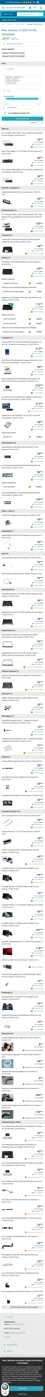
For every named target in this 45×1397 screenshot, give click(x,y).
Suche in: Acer (8, 14)
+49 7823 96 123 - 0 (17, 1324)
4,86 (21, 2)
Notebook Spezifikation (15, 44)
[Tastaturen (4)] (22, 83)
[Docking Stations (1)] (22, 81)
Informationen (12, 1345)
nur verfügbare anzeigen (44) (19, 113)
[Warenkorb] (40, 8)
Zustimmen (22, 1388)
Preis (8, 91)
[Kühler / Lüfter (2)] (22, 79)
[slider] (5, 99)
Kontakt (10, 1317)
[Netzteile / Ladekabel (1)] (22, 77)
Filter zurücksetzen (22, 119)
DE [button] (35, 7)
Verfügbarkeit (12, 107)
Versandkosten (39, 144)
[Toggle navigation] (3, 7)
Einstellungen (22, 1394)
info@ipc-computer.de (17, 1333)
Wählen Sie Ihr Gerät (9, 20)
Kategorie (10, 69)
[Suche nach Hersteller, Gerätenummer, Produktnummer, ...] (41, 14)
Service (9, 1351)
